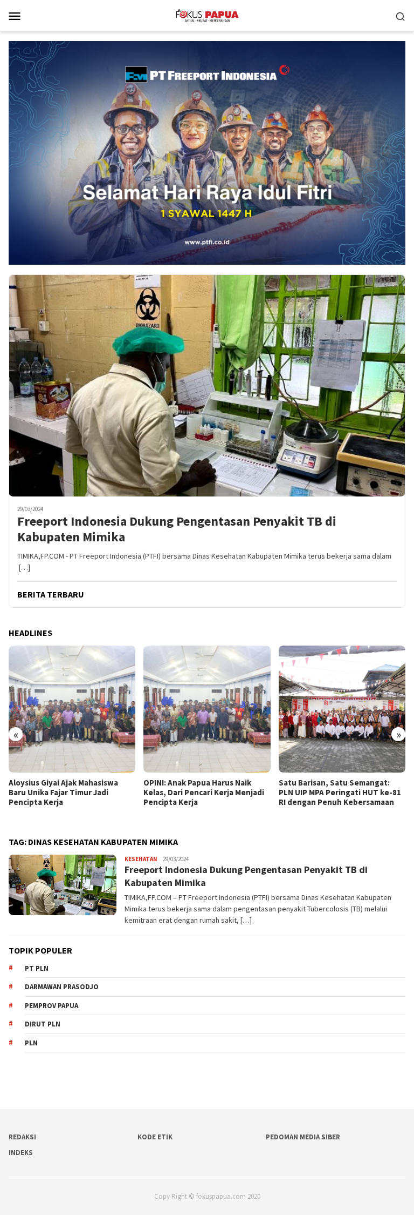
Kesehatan (141, 859)
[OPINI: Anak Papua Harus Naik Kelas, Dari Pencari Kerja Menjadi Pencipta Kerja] (72, 709)
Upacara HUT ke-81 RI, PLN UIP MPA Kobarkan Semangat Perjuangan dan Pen (335, 792)
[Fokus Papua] (206, 14)
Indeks (21, 1152)
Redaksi (22, 1137)
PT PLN (37, 968)
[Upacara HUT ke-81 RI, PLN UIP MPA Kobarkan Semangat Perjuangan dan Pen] (342, 709)
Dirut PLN (42, 1024)
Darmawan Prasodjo (62, 986)
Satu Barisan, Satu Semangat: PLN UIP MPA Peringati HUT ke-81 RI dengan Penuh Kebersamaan (204, 792)
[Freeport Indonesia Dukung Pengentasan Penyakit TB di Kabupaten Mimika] (207, 385)
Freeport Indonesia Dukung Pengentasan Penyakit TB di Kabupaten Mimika (176, 529)
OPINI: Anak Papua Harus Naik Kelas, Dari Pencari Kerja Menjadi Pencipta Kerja (69, 792)
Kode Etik (154, 1137)
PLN (31, 1043)
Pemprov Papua (51, 1005)
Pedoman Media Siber (303, 1137)
